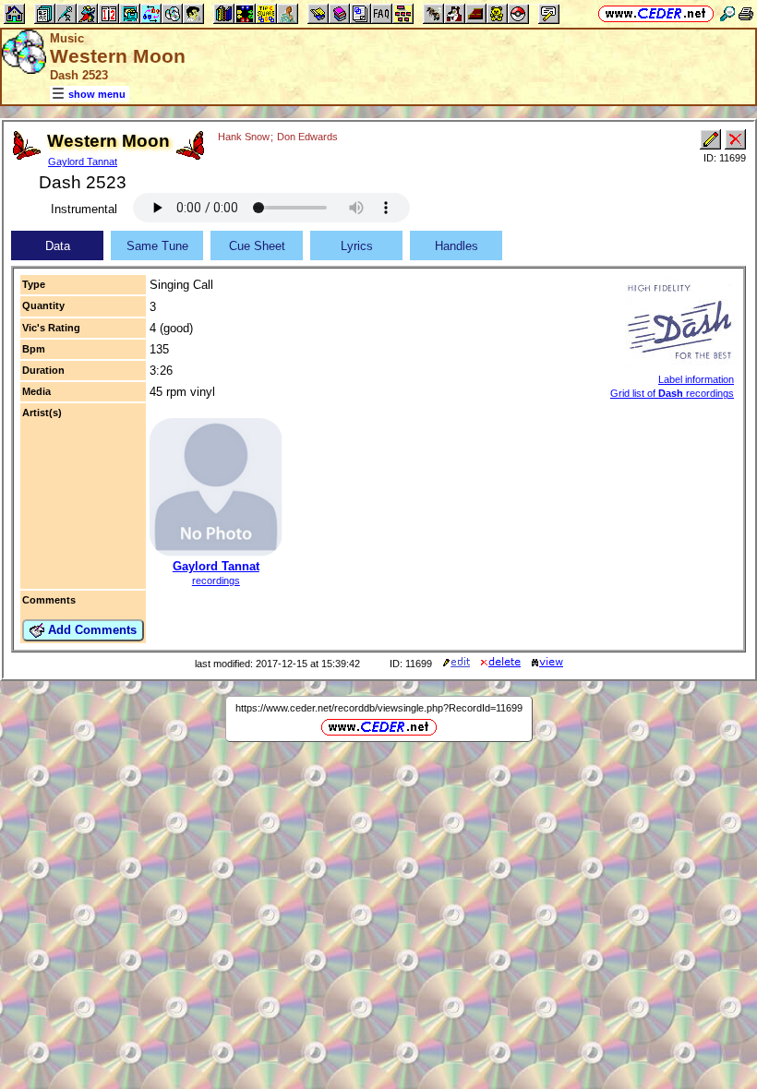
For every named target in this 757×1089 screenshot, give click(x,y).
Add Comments (90, 630)
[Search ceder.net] (727, 13)
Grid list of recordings (672, 393)
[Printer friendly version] (746, 13)
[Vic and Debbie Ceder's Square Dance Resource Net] (655, 13)
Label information (696, 379)
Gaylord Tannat (82, 161)
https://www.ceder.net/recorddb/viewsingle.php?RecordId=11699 (379, 707)
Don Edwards (307, 136)
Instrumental (84, 209)
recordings (216, 580)
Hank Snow (244, 136)
